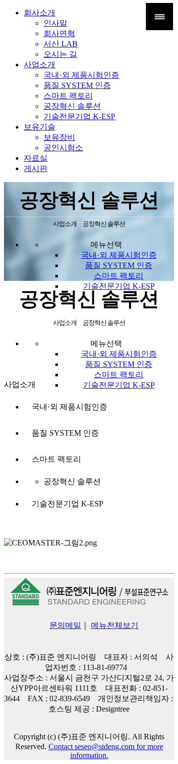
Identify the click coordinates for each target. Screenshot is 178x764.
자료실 (35, 158)
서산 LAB (61, 44)
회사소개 (39, 12)
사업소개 (39, 64)
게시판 (35, 168)
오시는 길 (60, 54)
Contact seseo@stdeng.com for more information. (105, 751)
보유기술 (39, 127)
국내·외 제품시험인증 (81, 75)
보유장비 (59, 137)
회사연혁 (59, 33)
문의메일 (65, 625)
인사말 (55, 23)
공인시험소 (63, 147)
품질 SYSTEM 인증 (77, 85)
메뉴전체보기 (114, 625)
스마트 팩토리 (68, 95)
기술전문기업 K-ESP (79, 116)
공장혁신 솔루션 (72, 106)
